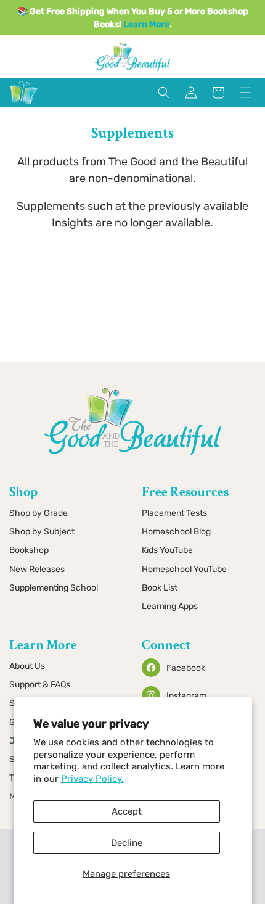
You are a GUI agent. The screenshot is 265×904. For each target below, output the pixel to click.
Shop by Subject (42, 531)
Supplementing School (53, 588)
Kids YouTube (167, 550)
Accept (127, 811)
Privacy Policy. (92, 778)
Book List (159, 588)
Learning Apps (170, 606)
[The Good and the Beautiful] (24, 104)
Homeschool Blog (176, 531)
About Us (27, 666)
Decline (126, 842)
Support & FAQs (39, 684)
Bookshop (29, 550)
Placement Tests (174, 513)
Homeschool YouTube (184, 569)
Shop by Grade (38, 513)
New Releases (37, 569)
